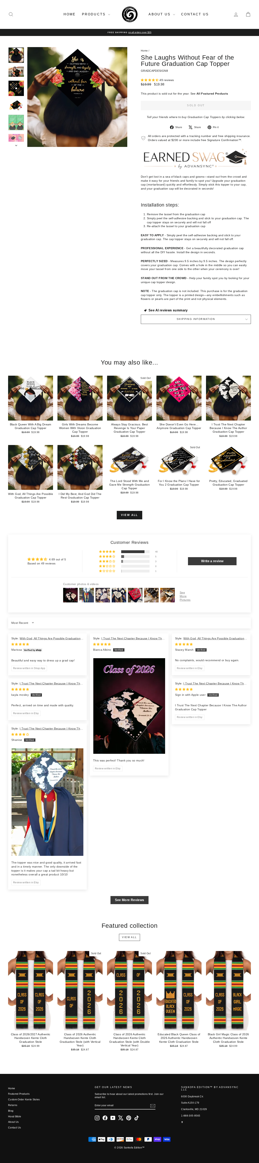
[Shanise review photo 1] (47, 802)
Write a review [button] (212, 561)
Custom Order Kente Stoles (24, 1099)
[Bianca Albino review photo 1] (129, 706)
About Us (160, 14)
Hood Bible (14, 1116)
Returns (12, 1105)
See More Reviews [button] (129, 900)
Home (70, 14)
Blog (10, 1110)
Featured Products (19, 1093)
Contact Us (195, 14)
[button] (150, 80)
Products (94, 14)
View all (129, 515)
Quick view (30, 416)
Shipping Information (196, 319)
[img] (20, 644)
